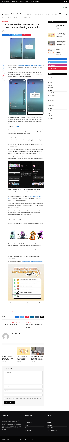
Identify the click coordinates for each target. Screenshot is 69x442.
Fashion (37, 14)
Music (56, 14)
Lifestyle (47, 14)
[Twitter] (3, 69)
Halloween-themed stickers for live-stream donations (30, 65)
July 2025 (50, 108)
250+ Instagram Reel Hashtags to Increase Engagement (7, 358)
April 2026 (50, 85)
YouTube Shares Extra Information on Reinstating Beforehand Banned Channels (34, 326)
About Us (13, 1)
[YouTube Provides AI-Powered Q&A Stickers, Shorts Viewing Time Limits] (23, 48)
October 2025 (51, 100)
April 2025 (50, 115)
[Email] (3, 79)
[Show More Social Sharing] (33, 35)
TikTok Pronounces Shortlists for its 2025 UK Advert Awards (13, 325)
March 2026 (50, 87)
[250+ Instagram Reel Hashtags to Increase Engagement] (8, 351)
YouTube (17, 126)
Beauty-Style (12, 14)
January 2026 (51, 92)
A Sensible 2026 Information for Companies (59, 51)
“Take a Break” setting (24, 218)
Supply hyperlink (11, 311)
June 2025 (50, 110)
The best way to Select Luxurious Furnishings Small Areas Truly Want (37, 358)
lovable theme (60, 14)
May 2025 (50, 113)
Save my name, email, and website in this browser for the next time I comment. (23, 398)
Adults (7, 14)
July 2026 (50, 77)
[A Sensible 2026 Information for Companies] (51, 51)
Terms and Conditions (35, 1)
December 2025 (51, 95)
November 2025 (51, 98)
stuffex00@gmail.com (11, 31)
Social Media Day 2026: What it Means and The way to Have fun (22, 358)
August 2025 (51, 105)
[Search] (66, 14)
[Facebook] (3, 65)
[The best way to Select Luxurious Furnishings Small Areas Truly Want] (37, 351)
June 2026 (50, 80)
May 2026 (50, 82)
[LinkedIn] (3, 72)
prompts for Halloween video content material (32, 261)
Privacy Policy (27, 1)
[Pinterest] (3, 75)
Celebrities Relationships (19, 14)
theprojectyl (12, 437)
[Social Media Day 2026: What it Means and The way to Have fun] (23, 351)
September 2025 (52, 103)
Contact (17, 1)
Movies (51, 14)
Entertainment (30, 14)
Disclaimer (22, 1)
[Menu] (3, 14)
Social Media (5, 21)
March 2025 (50, 118)
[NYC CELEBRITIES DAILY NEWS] (6, 7)
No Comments (29, 31)
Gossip (41, 14)
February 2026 (51, 90)
